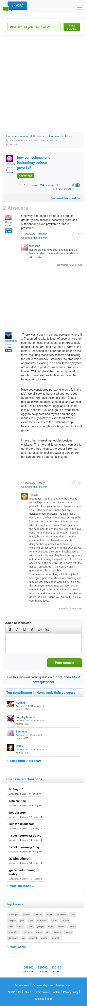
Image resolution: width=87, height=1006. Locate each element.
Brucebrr (11, 164)
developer (13, 914)
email (38, 932)
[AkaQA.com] (15, 6)
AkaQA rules (14, 992)
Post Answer (64, 662)
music (20, 926)
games (26, 914)
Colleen (20, 746)
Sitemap (39, 998)
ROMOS (21, 702)
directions (42, 920)
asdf (73, 914)
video (50, 926)
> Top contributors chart (24, 761)
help (11, 926)
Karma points (41, 992)
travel (54, 920)
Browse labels (64, 985)
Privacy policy (70, 992)
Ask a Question (72, 27)
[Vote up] (20, 185)
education (13, 932)
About (27, 992)
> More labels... (17, 947)
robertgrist (11, 341)
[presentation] (10, 630)
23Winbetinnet (19, 858)
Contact (56, 992)
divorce (57, 932)
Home (10, 136)
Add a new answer (18, 623)
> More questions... (20, 886)
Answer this (26, 175)
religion (12, 920)
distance (13, 937)
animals (38, 914)
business (27, 932)
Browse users (22, 985)
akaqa (69, 932)
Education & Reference (31, 136)
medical (33, 937)
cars (30, 926)
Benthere (21, 731)
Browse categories (43, 985)
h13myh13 (16, 789)
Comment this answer (34, 237)
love (31, 920)
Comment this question (65, 198)
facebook (61, 914)
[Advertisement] (43, 87)
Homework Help (59, 136)
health (49, 914)
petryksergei (18, 812)
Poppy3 (33, 495)
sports (44, 937)
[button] (10, 630)
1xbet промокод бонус (25, 835)
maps (71, 926)
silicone (65, 920)
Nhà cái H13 (17, 801)
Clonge (9, 222)
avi (23, 937)
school (55, 937)
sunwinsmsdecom (21, 824)
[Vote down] (28, 185)
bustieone (34, 246)
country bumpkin (26, 717)
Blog (49, 998)
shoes (61, 926)
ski (47, 932)
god (22, 920)
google (40, 926)
